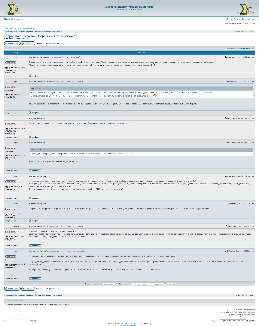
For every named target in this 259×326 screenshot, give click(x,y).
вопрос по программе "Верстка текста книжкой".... (41, 36)
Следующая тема (247, 48)
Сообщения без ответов (13, 28)
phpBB (119, 323)
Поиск (238, 20)
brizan (15, 176)
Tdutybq (16, 226)
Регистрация (18, 20)
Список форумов (10, 31)
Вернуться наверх (11, 76)
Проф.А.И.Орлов (21, 38)
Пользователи (249, 20)
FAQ (230, 20)
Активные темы (29, 28)
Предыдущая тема (233, 48)
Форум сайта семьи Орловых (129, 10)
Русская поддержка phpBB (129, 325)
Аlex (15, 57)
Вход (8, 20)
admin (15, 81)
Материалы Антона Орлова (29, 31)
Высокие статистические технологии (129, 6)
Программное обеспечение (52, 31)
